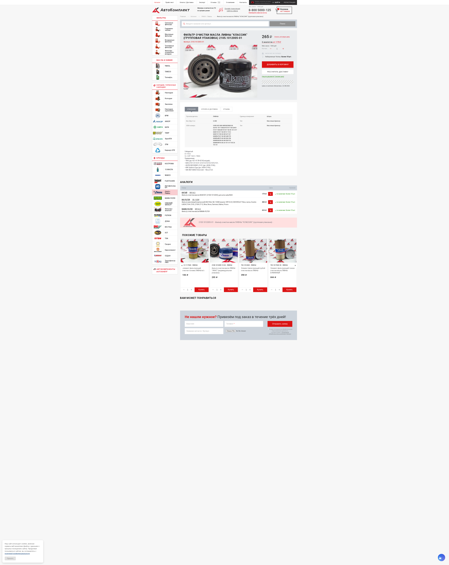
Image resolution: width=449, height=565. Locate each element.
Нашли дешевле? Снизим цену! (273, 76)
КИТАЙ (184, 193)
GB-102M (195, 200)
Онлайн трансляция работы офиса (232, 10)
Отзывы (226, 109)
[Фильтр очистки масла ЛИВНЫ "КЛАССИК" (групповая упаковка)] (220, 71)
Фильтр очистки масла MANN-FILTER (196, 211)
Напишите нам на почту (258, 13)
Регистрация (289, 2)
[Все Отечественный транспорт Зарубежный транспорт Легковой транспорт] (225, 28)
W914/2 (192, 193)
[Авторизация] (448, 1)
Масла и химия (164, 60)
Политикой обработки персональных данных (280, 333)
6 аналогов (271, 42)
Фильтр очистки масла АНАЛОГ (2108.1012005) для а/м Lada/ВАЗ (207, 195)
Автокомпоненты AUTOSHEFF (165, 270)
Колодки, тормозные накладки (166, 86)
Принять (10, 558)
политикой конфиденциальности (17, 553)
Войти (277, 2)
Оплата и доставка (209, 109)
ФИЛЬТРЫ (161, 18)
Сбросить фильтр (278, 29)
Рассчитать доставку (277, 72)
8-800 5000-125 (260, 10)
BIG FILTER (186, 200)
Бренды (160, 158)
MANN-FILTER (187, 209)
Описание (191, 109)
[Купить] (270, 194)
